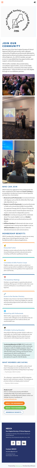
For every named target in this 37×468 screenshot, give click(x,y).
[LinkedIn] (24, 443)
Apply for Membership (14, 403)
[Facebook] (13, 443)
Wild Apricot (18, 466)
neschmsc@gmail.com (10, 399)
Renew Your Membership (15, 408)
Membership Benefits (13, 412)
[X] (18, 443)
